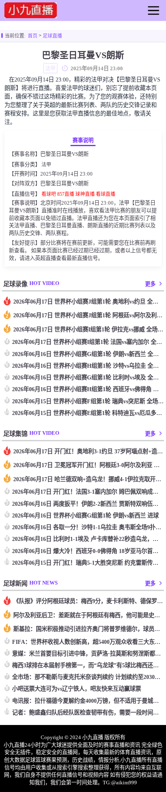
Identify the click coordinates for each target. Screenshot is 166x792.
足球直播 (52, 36)
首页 (32, 36)
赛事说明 (83, 140)
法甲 (46, 165)
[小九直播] (30, 15)
